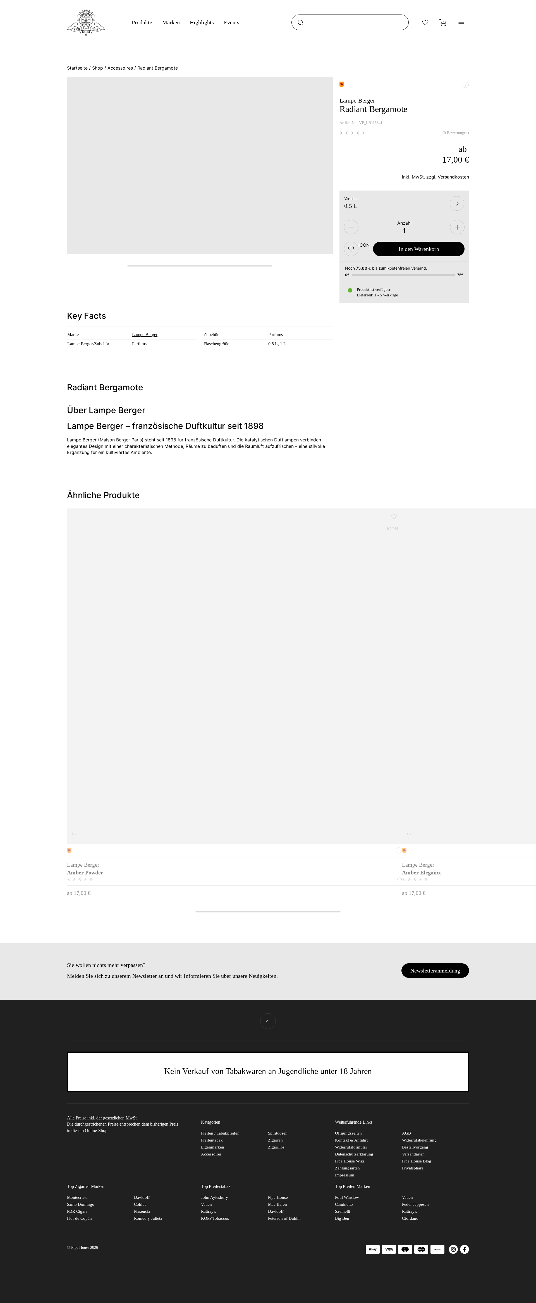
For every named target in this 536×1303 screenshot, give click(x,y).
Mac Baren (277, 1204)
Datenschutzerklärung (354, 1154)
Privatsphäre (412, 1168)
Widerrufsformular (351, 1147)
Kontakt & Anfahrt (351, 1140)
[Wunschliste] (425, 22)
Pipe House (278, 1197)
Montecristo (77, 1197)
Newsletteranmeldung (435, 970)
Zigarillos (276, 1147)
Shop (97, 68)
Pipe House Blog (416, 1161)
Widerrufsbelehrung (419, 1140)
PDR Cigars (77, 1211)
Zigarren (275, 1140)
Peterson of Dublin (284, 1218)
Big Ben (342, 1218)
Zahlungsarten (347, 1168)
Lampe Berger (144, 334)
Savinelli (342, 1211)
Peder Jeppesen (415, 1204)
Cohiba (140, 1204)
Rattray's (208, 1211)
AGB (406, 1133)
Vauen (206, 1204)
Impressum (344, 1175)
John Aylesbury (214, 1197)
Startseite (77, 68)
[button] (351, 249)
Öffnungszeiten (348, 1133)
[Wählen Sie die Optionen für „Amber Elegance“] (410, 836)
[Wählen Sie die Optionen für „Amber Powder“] (75, 836)
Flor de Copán (79, 1218)
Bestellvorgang (415, 1147)
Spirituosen (278, 1133)
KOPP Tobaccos (215, 1218)
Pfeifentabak (212, 1140)
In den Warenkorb (419, 249)
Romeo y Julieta (148, 1218)
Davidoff (142, 1197)
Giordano (410, 1218)
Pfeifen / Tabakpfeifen (220, 1133)
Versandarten (413, 1154)
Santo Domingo (80, 1204)
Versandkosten (453, 177)
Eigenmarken (212, 1147)
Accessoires (120, 68)
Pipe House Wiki (349, 1161)
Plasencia (142, 1211)
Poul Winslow (347, 1197)
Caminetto (344, 1204)
